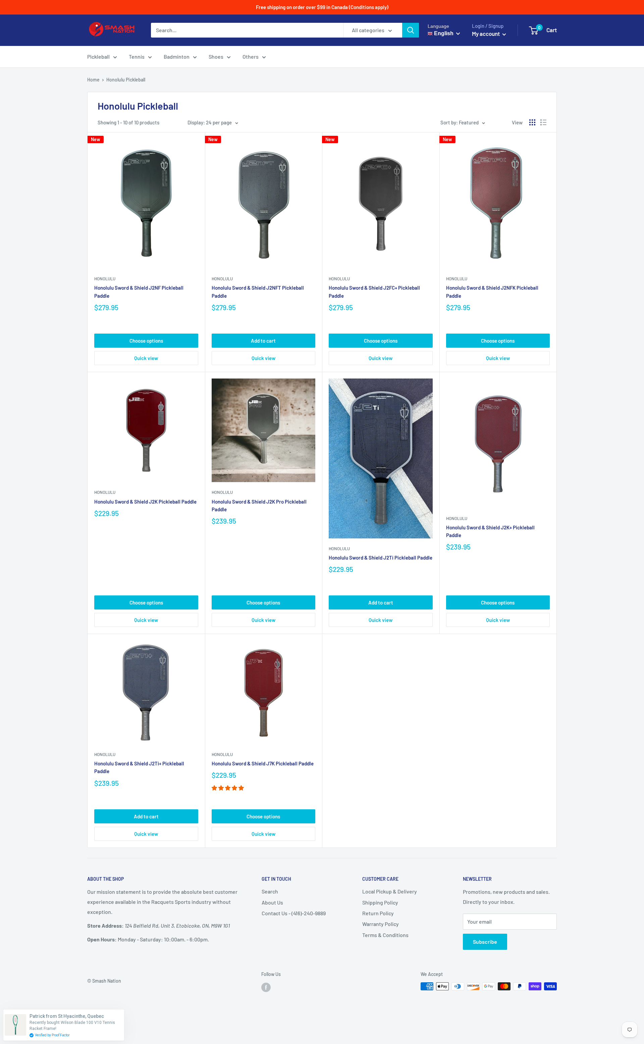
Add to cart (263, 341)
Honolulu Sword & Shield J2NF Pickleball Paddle (138, 291)
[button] (228, 788)
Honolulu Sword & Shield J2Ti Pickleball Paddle (380, 558)
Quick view (146, 358)
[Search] (410, 30)
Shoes (216, 56)
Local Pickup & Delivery (389, 891)
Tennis (137, 56)
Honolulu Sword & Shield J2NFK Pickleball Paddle (492, 291)
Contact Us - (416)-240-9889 (294, 913)
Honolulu (104, 278)
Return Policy (378, 913)
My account (486, 33)
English (443, 33)
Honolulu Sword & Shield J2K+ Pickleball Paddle (490, 531)
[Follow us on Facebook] (266, 987)
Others (251, 56)
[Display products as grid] (532, 122)
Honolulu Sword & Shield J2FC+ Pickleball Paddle (374, 291)
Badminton (177, 56)
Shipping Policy (380, 902)
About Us (272, 902)
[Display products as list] (543, 122)
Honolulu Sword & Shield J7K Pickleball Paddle (263, 763)
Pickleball (98, 56)
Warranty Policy (380, 924)
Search (270, 891)
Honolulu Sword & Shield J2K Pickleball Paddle (145, 502)
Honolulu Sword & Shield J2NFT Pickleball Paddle (258, 291)
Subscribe (485, 941)
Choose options (146, 341)
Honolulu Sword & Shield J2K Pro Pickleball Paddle (259, 505)
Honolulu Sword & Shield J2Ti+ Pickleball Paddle (139, 767)
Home (93, 79)
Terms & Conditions (385, 935)
